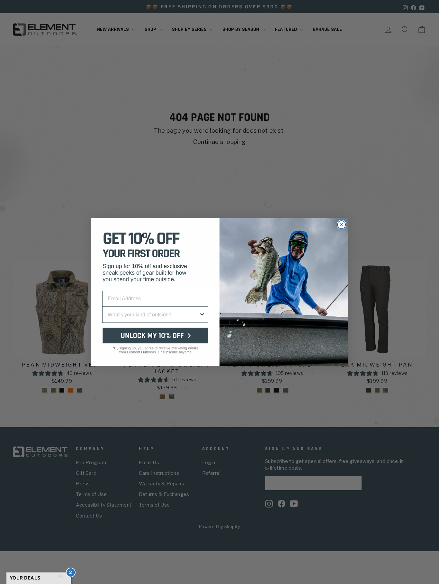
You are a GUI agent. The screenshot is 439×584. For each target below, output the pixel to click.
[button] (155, 346)
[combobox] (153, 315)
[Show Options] (202, 315)
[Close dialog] (341, 225)
